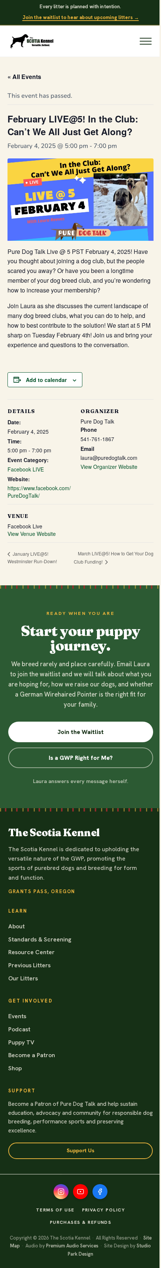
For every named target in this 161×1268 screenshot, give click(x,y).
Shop (15, 1068)
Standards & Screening (40, 939)
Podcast (19, 1029)
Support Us (80, 1150)
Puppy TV (21, 1042)
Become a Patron (31, 1055)
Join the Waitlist (80, 732)
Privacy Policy (103, 1210)
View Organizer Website (108, 466)
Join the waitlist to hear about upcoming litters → (80, 17)
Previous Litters (29, 965)
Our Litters (23, 978)
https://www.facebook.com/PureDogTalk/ (39, 491)
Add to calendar (46, 379)
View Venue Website (31, 533)
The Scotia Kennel (54, 833)
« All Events (24, 76)
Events (17, 1016)
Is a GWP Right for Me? (81, 758)
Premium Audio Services (72, 1246)
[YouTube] (80, 1191)
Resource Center (31, 952)
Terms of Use (55, 1210)
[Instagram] (61, 1191)
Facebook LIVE (25, 469)
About (16, 926)
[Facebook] (99, 1191)
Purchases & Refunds (81, 1222)
